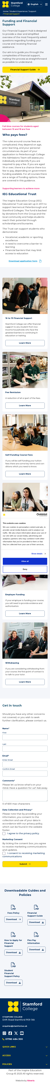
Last (4, 744)
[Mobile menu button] (46, 4)
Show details (36, 554)
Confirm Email (8, 769)
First (4, 733)
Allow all (25, 561)
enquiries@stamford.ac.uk (14, 1026)
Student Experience (18, 11)
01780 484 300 (14, 1039)
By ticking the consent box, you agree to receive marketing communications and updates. (24, 846)
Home (5, 11)
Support (32, 11)
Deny (25, 569)
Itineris (30, 1080)
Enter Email (7, 760)
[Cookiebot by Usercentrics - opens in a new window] (36, 514)
